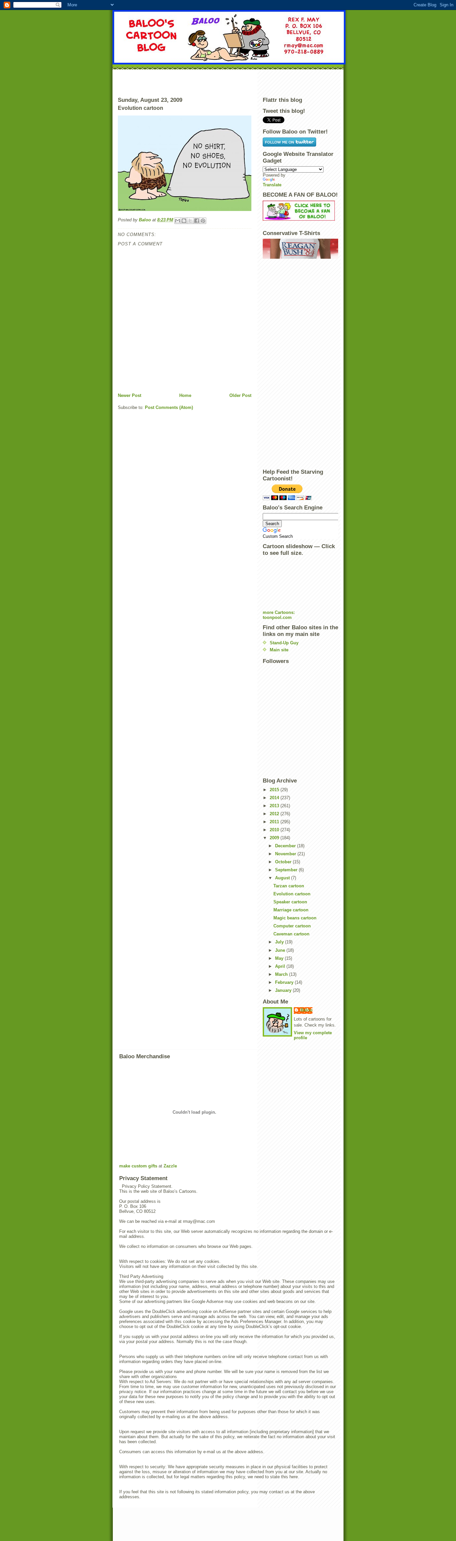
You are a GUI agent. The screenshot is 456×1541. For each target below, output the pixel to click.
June (280, 950)
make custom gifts (138, 1165)
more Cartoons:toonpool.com (279, 615)
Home (185, 395)
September (287, 869)
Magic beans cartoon (294, 917)
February (285, 982)
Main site (279, 649)
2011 (275, 821)
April (280, 966)
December (286, 845)
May (280, 958)
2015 (275, 789)
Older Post (240, 395)
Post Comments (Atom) (169, 407)
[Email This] (177, 220)
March (282, 974)
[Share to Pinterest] (203, 220)
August (283, 877)
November (286, 853)
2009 (275, 837)
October (284, 861)
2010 (275, 829)
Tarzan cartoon (288, 885)
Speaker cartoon (290, 901)
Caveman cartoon (291, 933)
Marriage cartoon (290, 909)
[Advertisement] (228, 82)
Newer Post (129, 395)
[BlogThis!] (184, 220)
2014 (275, 797)
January (284, 990)
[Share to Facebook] (196, 220)
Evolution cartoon (291, 893)
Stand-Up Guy (284, 642)
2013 (275, 805)
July (280, 941)
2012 (275, 813)
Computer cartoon (292, 925)
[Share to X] (190, 220)
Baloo (145, 219)
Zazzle (170, 1165)
